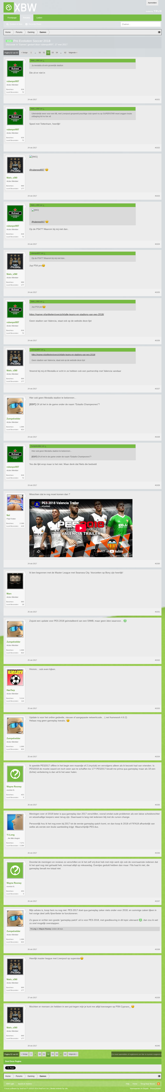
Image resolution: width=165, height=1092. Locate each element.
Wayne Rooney (14, 786)
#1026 (157, 340)
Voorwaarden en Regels (139, 1088)
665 (22, 602)
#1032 (157, 660)
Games (22, 44)
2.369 (22, 523)
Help (127, 1084)
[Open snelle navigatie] (159, 32)
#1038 (157, 949)
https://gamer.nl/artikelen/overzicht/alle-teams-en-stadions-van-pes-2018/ (66, 314)
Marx (9, 593)
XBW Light (10, 1084)
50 (40, 53)
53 (53, 53)
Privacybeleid (155, 1088)
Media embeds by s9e (59, 1088)
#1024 (157, 244)
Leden (39, 18)
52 (48, 53)
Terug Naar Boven (148, 1084)
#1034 (157, 757)
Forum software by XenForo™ (26, 1088)
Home (135, 1084)
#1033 (157, 708)
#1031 (157, 612)
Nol (8, 515)
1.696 (22, 427)
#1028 (157, 437)
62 (65, 53)
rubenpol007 (47, 44)
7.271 (22, 843)
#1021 (157, 99)
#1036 (157, 853)
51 (44, 53)
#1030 (157, 564)
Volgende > (73, 53)
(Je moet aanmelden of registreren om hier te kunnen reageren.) (136, 1054)
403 (22, 795)
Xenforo (29, 1084)
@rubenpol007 (36, 169)
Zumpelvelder (13, 419)
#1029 (157, 485)
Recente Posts (35, 24)
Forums (26, 18)
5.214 (22, 698)
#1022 (157, 148)
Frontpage (12, 18)
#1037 (157, 901)
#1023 (157, 196)
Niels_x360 (12, 178)
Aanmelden (152, 3)
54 (57, 53)
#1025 (157, 292)
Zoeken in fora (16, 24)
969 (22, 186)
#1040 (157, 1046)
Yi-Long (11, 835)
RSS (158, 1083)
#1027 (157, 389)
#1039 (157, 998)
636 (22, 89)
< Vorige (24, 53)
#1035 (157, 805)
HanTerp (11, 690)
